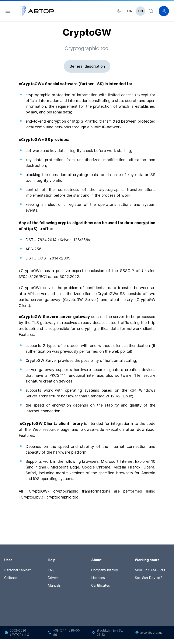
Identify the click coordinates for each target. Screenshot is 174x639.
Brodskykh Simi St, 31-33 (110, 632)
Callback (10, 578)
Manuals (54, 585)
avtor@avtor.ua (151, 632)
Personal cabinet (17, 570)
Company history (104, 570)
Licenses (98, 578)
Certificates (100, 585)
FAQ (51, 570)
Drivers (53, 578)
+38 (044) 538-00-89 (66, 632)
